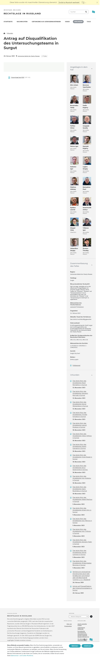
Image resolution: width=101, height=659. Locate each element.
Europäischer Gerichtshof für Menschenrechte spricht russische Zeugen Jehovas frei (83, 633)
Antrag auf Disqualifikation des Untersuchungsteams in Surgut (82, 588)
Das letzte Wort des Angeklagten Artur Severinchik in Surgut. (80, 468)
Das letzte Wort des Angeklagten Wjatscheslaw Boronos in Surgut (82, 563)
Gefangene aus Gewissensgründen (46, 21)
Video (67, 21)
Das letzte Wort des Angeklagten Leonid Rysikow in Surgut (80, 425)
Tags (89, 21)
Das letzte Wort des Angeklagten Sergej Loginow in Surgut (79, 552)
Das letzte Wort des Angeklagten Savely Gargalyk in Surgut (79, 446)
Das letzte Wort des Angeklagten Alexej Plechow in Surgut (82, 499)
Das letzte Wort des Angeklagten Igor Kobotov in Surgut (82, 478)
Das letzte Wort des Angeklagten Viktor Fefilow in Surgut (82, 436)
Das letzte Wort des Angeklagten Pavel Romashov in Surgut (80, 383)
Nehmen (75, 646)
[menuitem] (8, 21)
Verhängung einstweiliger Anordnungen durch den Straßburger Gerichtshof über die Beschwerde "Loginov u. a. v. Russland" (81, 576)
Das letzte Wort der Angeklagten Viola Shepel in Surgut (82, 457)
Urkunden (78, 21)
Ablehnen (87, 646)
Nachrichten (22, 21)
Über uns (69, 624)
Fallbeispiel (76, 365)
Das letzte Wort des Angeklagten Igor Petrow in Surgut (82, 521)
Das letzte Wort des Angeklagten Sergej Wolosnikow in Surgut (80, 404)
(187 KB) (20, 77)
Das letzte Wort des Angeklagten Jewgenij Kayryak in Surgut (80, 393)
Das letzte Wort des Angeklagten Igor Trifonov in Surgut (82, 531)
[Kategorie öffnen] (91, 616)
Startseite (8, 21)
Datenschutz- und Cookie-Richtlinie (22, 655)
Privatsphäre (68, 626)
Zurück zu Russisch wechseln (69, 2)
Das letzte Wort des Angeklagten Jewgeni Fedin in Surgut (82, 542)
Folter (45, 56)
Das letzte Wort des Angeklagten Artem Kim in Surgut (82, 510)
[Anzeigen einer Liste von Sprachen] (83, 2)
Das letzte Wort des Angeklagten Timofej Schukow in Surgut (80, 414)
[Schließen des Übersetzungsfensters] (97, 2)
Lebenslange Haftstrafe (81, 628)
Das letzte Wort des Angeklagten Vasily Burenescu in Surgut (80, 489)
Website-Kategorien (76, 616)
